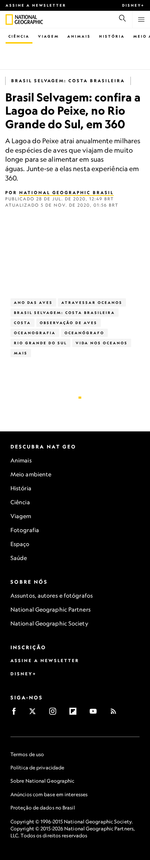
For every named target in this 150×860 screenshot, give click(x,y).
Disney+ (133, 5)
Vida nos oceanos (102, 343)
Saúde (18, 557)
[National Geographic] (9, 19)
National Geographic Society (49, 623)
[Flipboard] (75, 713)
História (112, 36)
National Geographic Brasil (66, 192)
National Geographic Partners (50, 609)
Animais (79, 36)
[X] (34, 713)
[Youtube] (95, 713)
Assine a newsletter (36, 5)
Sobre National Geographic (42, 781)
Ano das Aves (33, 302)
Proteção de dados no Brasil (42, 808)
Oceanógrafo (84, 333)
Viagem (48, 36)
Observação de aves (68, 323)
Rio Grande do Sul (40, 343)
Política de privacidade (37, 767)
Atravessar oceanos (91, 302)
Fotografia (24, 530)
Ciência (19, 36)
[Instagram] (55, 713)
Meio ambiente (30, 474)
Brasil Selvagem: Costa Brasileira (68, 80)
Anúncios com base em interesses (49, 794)
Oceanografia (35, 333)
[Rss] (115, 713)
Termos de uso (27, 754)
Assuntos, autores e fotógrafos (51, 595)
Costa (22, 323)
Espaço (20, 543)
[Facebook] (16, 713)
